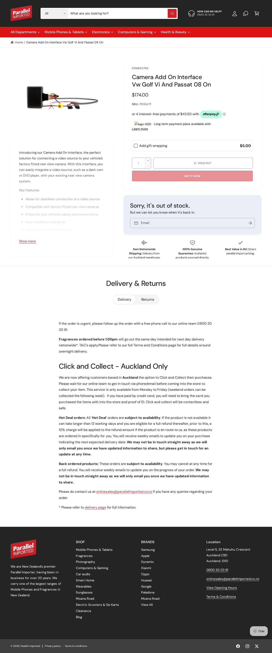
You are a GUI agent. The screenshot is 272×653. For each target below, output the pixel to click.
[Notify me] (250, 223)
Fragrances (84, 556)
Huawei (146, 580)
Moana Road (85, 598)
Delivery (124, 299)
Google (146, 586)
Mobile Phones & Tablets (64, 32)
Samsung (148, 550)
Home (19, 42)
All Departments (23, 32)
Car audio (83, 574)
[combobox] (123, 13)
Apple (145, 556)
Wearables (84, 586)
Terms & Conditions (221, 597)
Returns (147, 299)
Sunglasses (84, 592)
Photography (85, 562)
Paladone (148, 592)
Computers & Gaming (135, 32)
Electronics (101, 32)
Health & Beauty (173, 32)
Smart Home (85, 580)
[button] (256, 13)
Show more (27, 241)
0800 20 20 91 (217, 570)
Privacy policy (53, 646)
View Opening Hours (221, 588)
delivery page (95, 507)
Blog (79, 617)
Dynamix (147, 562)
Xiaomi (146, 568)
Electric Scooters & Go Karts (97, 605)
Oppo (145, 574)
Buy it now (192, 176)
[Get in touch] (245, 13)
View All (147, 605)
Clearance (83, 611)
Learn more (140, 129)
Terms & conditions (76, 646)
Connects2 (140, 68)
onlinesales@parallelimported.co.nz (124, 491)
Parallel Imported (30, 646)
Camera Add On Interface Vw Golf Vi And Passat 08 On (64, 42)
